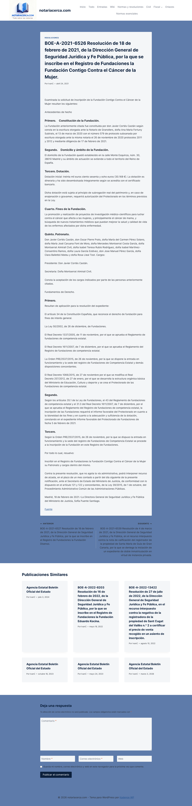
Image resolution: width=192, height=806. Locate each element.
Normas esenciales (127, 13)
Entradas (102, 6)
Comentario (49, 720)
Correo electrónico (91, 758)
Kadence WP (127, 797)
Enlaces (169, 6)
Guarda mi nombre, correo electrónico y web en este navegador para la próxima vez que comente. (93, 766)
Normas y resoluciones (130, 6)
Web (120, 758)
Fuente (48, 509)
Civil (148, 6)
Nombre (47, 758)
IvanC (51, 83)
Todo (91, 6)
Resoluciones (52, 38)
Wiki (112, 6)
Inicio (83, 6)
